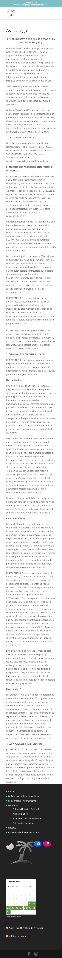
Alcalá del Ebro (20, 813)
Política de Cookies (18, 936)
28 (25, 907)
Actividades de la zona (24, 823)
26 (17, 907)
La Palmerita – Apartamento (22, 800)
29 (30, 907)
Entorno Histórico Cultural (26, 809)
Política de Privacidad (33, 927)
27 (21, 907)
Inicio (11, 791)
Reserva (12, 827)
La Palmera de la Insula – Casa (23, 796)
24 (8, 907)
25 (12, 907)
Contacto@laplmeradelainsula (23, 832)
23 (34, 903)
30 (34, 907)
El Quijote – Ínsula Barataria (27, 818)
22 (30, 903)
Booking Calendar (16, 916)
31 (8, 912)
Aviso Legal (14, 927)
